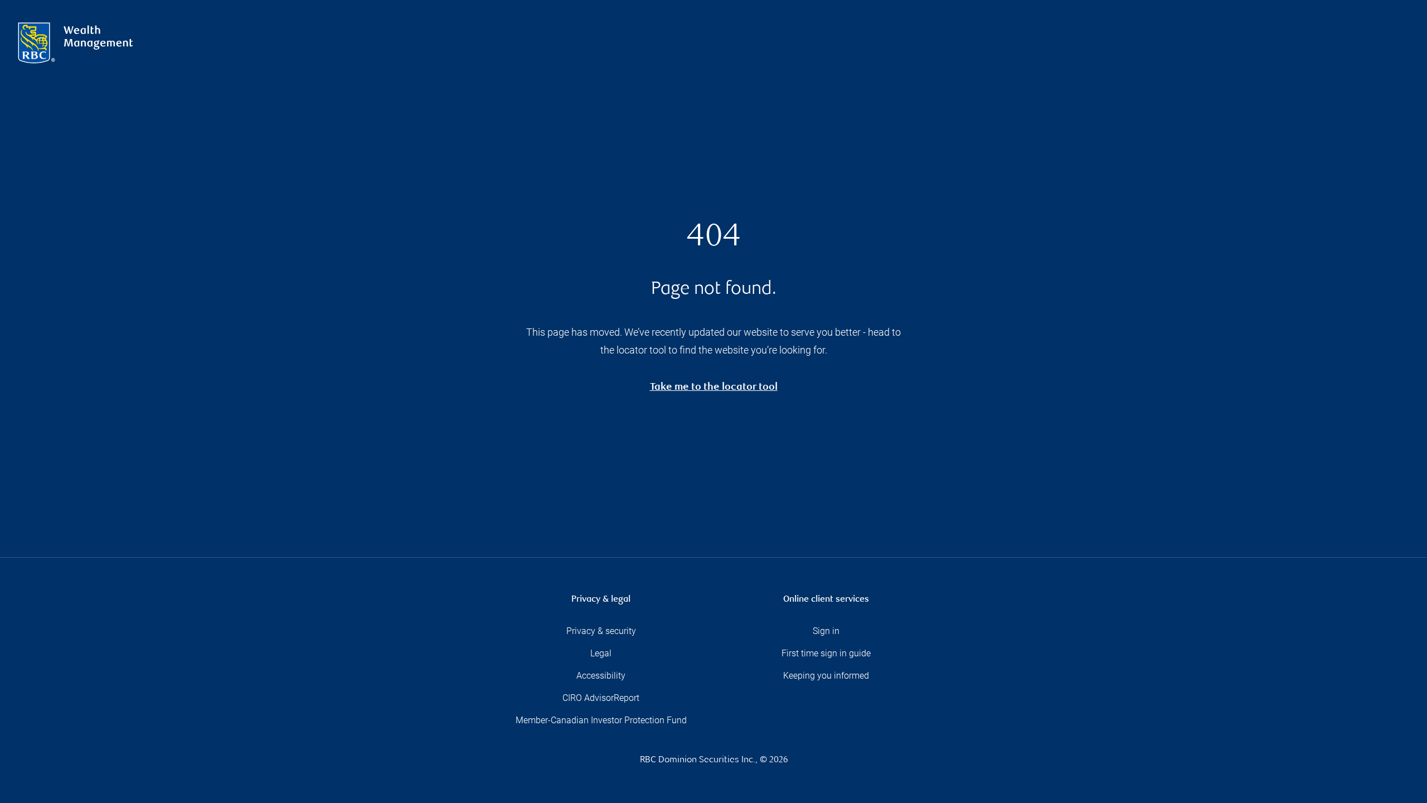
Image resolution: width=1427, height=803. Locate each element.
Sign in (826, 631)
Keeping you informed (826, 675)
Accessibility (600, 675)
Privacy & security (601, 631)
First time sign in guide (826, 653)
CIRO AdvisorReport (600, 698)
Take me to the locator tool (714, 388)
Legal (600, 653)
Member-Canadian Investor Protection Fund (601, 720)
